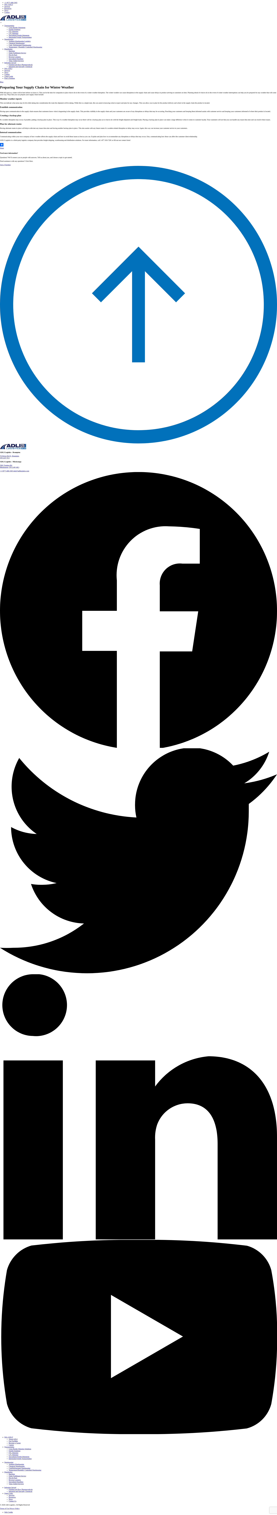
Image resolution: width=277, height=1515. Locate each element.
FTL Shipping (13, 31)
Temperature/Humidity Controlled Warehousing (25, 1470)
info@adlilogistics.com (21, 471)
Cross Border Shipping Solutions (20, 1449)
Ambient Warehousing (16, 1464)
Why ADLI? (8, 5)
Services (7, 6)
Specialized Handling (16, 59)
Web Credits (8, 1512)
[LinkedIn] (138, 1239)
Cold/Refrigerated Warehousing (19, 1468)
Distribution (8, 49)
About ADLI (13, 1439)
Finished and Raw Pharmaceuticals (21, 65)
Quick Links (8, 1493)
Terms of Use (5, 1508)
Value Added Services (16, 61)
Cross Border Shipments (17, 28)
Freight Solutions (14, 29)
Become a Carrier (15, 1443)
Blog (1, 82)
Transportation (9, 26)
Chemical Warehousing (17, 43)
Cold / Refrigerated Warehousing (20, 45)
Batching (12, 51)
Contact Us (12, 1501)
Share (2, 148)
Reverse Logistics (15, 57)
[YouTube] (138, 1433)
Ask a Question (5, 165)
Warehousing (8, 39)
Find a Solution (9, 78)
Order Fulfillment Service (17, 53)
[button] (1, 22)
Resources (7, 8)
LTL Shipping (13, 33)
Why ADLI (8, 68)
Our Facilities (13, 1441)
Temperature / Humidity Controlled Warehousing (25, 47)
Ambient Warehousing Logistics (20, 41)
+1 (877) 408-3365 (10, 3)
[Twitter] (138, 973)
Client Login (8, 76)
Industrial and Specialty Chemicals (20, 67)
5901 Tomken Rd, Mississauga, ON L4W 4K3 (9, 466)
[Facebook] (138, 747)
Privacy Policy (15, 1508)
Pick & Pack (13, 55)
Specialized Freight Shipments (19, 35)
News (6, 10)
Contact (7, 12)
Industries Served (10, 63)
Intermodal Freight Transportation (20, 37)
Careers (11, 1445)
